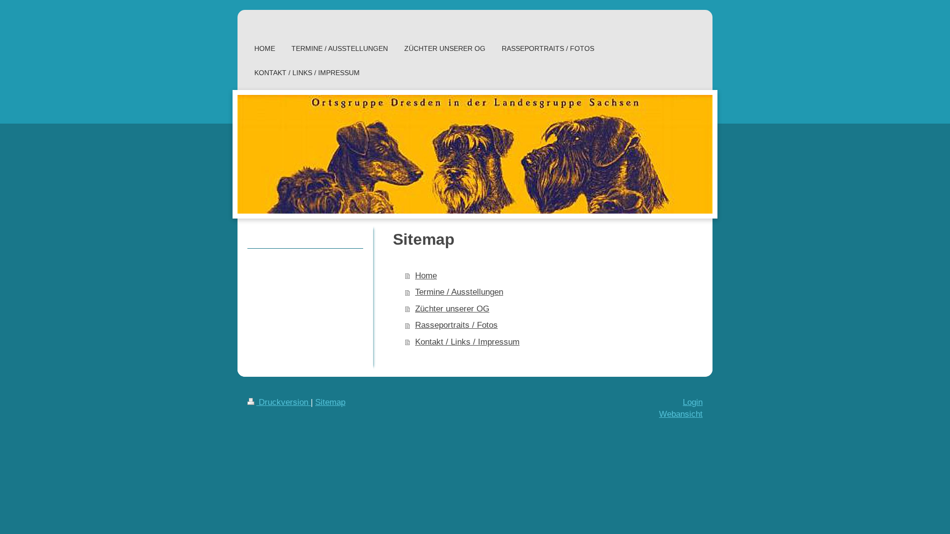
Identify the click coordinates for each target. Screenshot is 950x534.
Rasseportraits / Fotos (456, 325)
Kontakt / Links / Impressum (467, 342)
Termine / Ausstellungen (459, 292)
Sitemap (330, 402)
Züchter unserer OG (452, 308)
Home (426, 275)
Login (693, 402)
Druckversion (283, 402)
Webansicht (681, 414)
